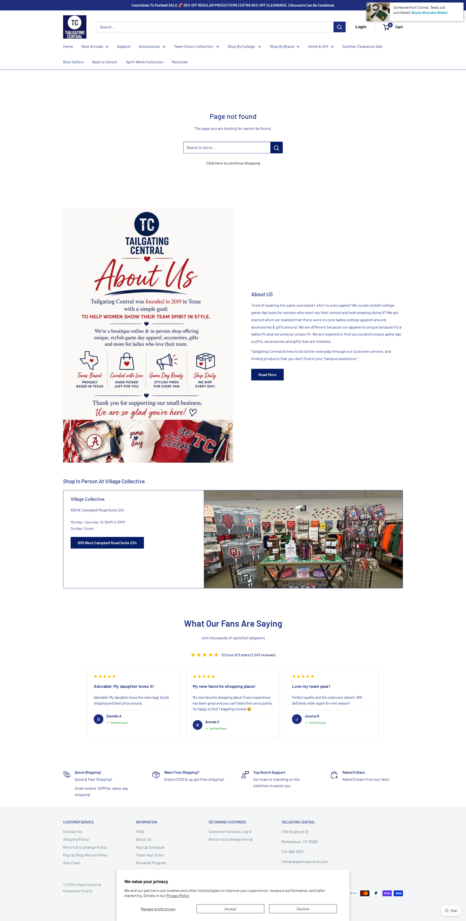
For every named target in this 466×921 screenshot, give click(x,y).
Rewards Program (151, 862)
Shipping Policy (76, 839)
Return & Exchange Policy (85, 847)
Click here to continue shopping (233, 163)
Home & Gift (318, 46)
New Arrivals (92, 46)
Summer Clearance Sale (362, 46)
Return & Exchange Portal (231, 839)
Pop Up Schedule (150, 847)
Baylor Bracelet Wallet (429, 13)
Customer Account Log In (230, 831)
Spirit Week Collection (144, 61)
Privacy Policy (177, 895)
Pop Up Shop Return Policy (85, 855)
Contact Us (72, 831)
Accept (231, 908)
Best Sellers (73, 61)
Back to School (104, 61)
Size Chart (71, 862)
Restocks (180, 61)
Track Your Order (150, 855)
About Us (143, 839)
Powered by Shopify (77, 891)
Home (68, 46)
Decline (303, 908)
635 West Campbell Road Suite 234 (107, 542)
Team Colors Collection (194, 46)
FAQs (140, 831)
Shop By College (242, 46)
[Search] (339, 27)
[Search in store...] (276, 147)
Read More (267, 374)
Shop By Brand (282, 46)
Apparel (123, 46)
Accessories (149, 46)
